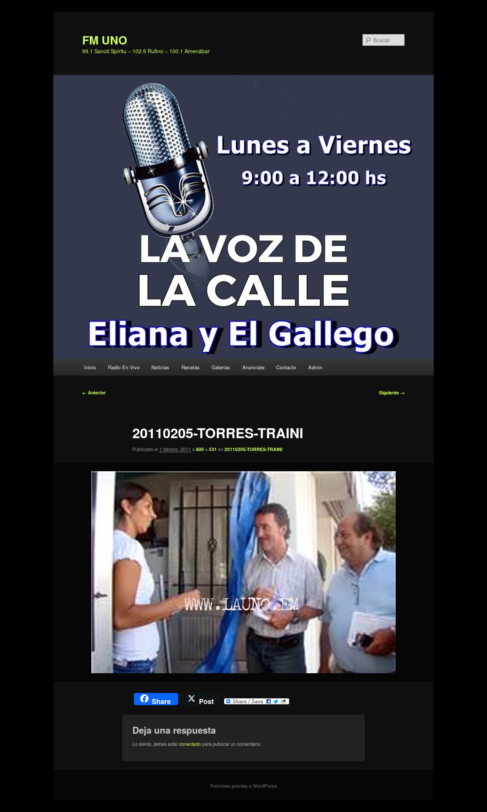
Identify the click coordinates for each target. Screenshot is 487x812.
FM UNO (104, 40)
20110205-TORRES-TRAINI (253, 449)
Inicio (90, 367)
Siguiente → (392, 392)
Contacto (286, 367)
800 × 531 (206, 449)
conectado (190, 743)
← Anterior (94, 392)
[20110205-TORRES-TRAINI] (243, 572)
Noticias (160, 367)
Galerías (221, 367)
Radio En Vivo (124, 367)
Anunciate (253, 367)
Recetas (190, 367)
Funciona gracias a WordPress (243, 785)
